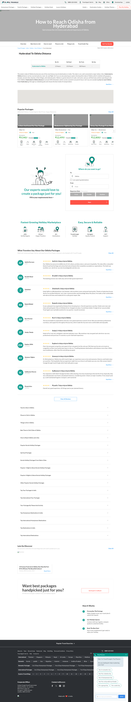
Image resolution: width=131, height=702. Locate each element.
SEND (122, 696)
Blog (100, 2)
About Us (20, 651)
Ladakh (35, 661)
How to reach (48, 44)
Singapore (39, 657)
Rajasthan (48, 661)
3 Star (33, 132)
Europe (70, 657)
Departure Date (79, 191)
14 (85, 674)
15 (89, 674)
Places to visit (59, 44)
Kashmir (57, 661)
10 (67, 674)
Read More (109, 84)
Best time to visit (35, 44)
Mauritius (79, 657)
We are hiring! (31, 651)
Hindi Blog (50, 651)
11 (71, 674)
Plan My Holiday (124, 7)
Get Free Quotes (107, 44)
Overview (23, 44)
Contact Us (36, 653)
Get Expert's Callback (95, 590)
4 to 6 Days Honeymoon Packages (65, 665)
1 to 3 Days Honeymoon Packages (42, 665)
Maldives (87, 657)
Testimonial (39, 651)
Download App (119, 2)
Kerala (28, 661)
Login (128, 2)
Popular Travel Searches (64, 643)
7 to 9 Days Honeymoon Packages (88, 665)
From (71, 183)
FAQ (31, 653)
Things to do (70, 44)
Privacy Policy (69, 651)
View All (110, 112)
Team (25, 651)
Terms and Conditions (59, 651)
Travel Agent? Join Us (87, 2)
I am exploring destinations (81, 180)
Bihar (85, 661)
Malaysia (48, 657)
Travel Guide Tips (83, 44)
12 (76, 674)
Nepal (55, 657)
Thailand (30, 657)
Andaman (65, 661)
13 (80, 674)
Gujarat (92, 661)
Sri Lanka (63, 657)
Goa (41, 661)
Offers (108, 2)
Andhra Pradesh (76, 661)
